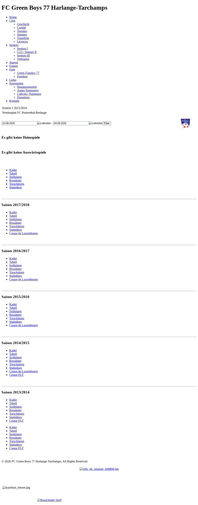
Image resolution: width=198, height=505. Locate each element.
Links (12, 80)
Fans (12, 69)
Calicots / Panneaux (29, 93)
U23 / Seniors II (27, 52)
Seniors (13, 45)
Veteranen (23, 59)
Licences (22, 41)
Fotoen (13, 66)
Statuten (22, 34)
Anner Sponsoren (27, 90)
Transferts (23, 38)
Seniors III (23, 55)
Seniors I (22, 48)
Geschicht (23, 24)
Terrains (22, 31)
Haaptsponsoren (27, 86)
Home (13, 17)
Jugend (13, 62)
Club (12, 20)
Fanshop (22, 76)
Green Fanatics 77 (28, 73)
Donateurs (23, 97)
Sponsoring (16, 83)
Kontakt (14, 100)
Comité (21, 27)
